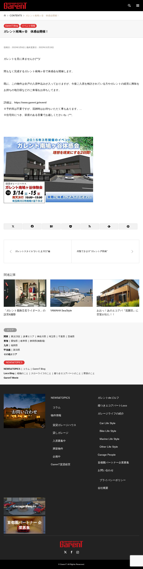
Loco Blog (9, 373)
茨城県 (71, 336)
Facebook (71, 552)
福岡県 (14, 345)
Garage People (107, 454)
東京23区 (15, 336)
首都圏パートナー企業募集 (113, 462)
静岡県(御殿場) (37, 341)
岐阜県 (23, 341)
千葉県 (61, 336)
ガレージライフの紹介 (111, 413)
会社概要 (103, 487)
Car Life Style (107, 423)
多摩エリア (28, 336)
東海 (6, 341)
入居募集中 (59, 440)
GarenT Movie (11, 378)
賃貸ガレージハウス (64, 425)
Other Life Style (109, 446)
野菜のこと (89, 373)
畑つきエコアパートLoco (112, 405)
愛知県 (14, 341)
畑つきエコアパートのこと (67, 373)
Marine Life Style (109, 438)
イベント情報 (28, 25)
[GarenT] (15, 5)
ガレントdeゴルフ (108, 397)
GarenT (63, 564)
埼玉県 (52, 336)
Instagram (77, 552)
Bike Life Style (108, 430)
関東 (6, 336)
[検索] (129, 5)
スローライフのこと (41, 373)
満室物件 (58, 448)
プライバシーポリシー (113, 480)
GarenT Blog (11, 25)
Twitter (65, 552)
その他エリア (10, 354)
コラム (26, 369)
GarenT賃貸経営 (60, 464)
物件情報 (56, 415)
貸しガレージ (60, 432)
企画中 (57, 456)
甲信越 (7, 350)
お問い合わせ (105, 470)
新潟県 (16, 350)
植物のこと (22, 373)
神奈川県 (41, 336)
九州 (6, 345)
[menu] (137, 5)
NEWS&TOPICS (12, 369)
